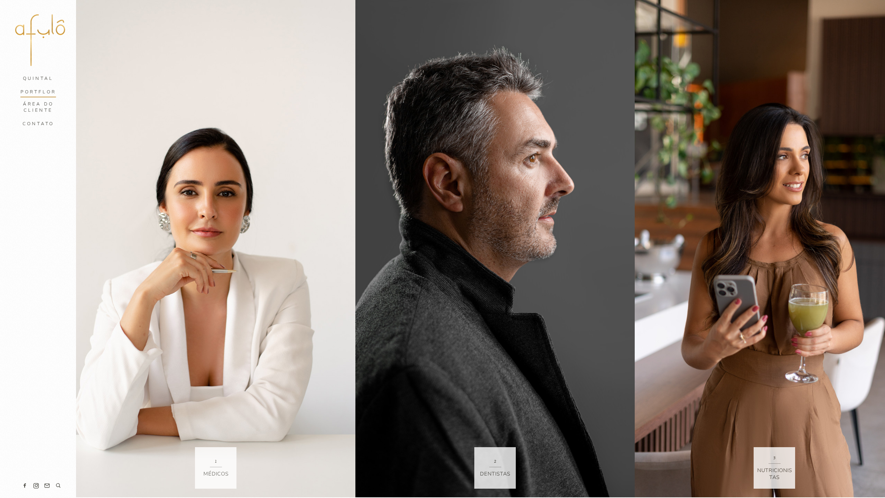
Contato (38, 124)
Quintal (38, 78)
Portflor (38, 92)
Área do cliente (38, 107)
